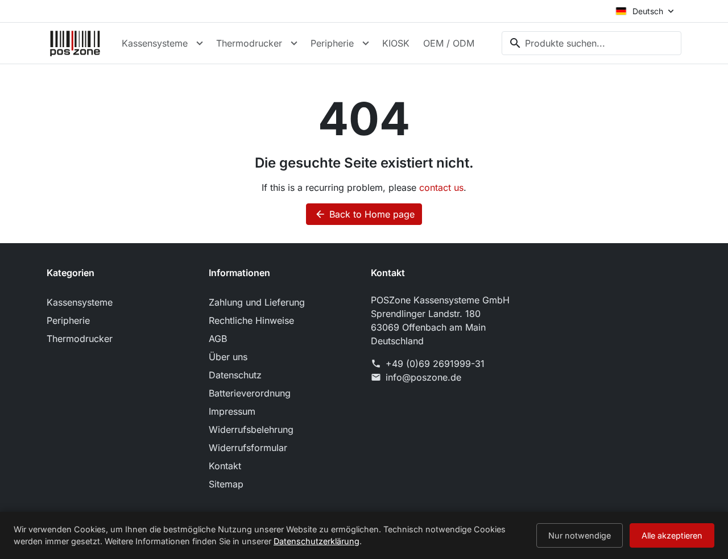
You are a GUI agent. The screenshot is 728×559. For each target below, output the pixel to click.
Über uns (228, 356)
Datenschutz (235, 375)
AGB (218, 338)
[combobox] (591, 43)
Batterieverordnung (250, 393)
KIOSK (396, 43)
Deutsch (647, 11)
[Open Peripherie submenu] (365, 43)
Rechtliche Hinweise (251, 320)
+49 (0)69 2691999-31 (435, 363)
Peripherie (332, 43)
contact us (441, 187)
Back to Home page (365, 214)
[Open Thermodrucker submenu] (294, 43)
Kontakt (225, 466)
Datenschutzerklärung (316, 541)
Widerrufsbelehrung (251, 429)
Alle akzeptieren (672, 535)
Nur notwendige (579, 535)
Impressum (232, 411)
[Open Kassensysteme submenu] (199, 43)
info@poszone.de (423, 377)
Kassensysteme (155, 43)
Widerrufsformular (248, 447)
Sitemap (226, 484)
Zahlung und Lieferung (257, 302)
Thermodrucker (249, 43)
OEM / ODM (448, 43)
